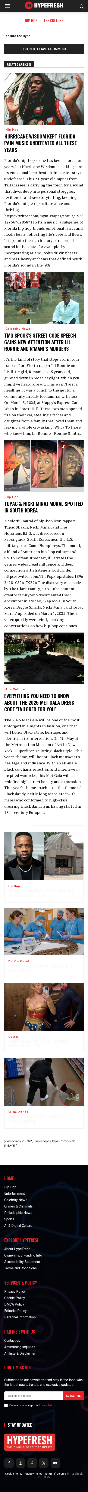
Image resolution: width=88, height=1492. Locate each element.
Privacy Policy (46, 1405)
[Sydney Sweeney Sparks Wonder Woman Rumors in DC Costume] (44, 1007)
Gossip (13, 1036)
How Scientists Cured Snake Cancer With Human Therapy (40, 968)
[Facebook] (9, 1463)
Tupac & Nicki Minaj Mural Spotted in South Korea (43, 507)
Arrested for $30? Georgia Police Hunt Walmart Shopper (38, 1119)
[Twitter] (43, 1463)
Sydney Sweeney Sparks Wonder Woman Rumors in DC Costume (38, 1043)
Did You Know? (18, 961)
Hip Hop (31, 20)
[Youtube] (55, 1463)
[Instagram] (20, 1463)
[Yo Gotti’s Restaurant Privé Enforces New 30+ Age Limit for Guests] (44, 856)
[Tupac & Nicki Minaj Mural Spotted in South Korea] (44, 466)
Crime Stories (18, 1112)
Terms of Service (55, 1473)
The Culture (53, 20)
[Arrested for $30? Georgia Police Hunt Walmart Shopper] (44, 1082)
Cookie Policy (13, 1473)
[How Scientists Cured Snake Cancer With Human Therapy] (44, 931)
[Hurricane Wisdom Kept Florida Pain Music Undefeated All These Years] (44, 99)
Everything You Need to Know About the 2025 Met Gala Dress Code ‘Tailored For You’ (39, 702)
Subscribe (73, 1395)
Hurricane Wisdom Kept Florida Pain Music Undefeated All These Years (40, 142)
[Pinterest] (32, 1463)
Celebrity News (18, 328)
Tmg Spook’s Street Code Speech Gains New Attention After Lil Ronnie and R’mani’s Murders (40, 341)
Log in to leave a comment (44, 49)
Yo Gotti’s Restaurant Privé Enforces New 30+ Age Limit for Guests (41, 893)
